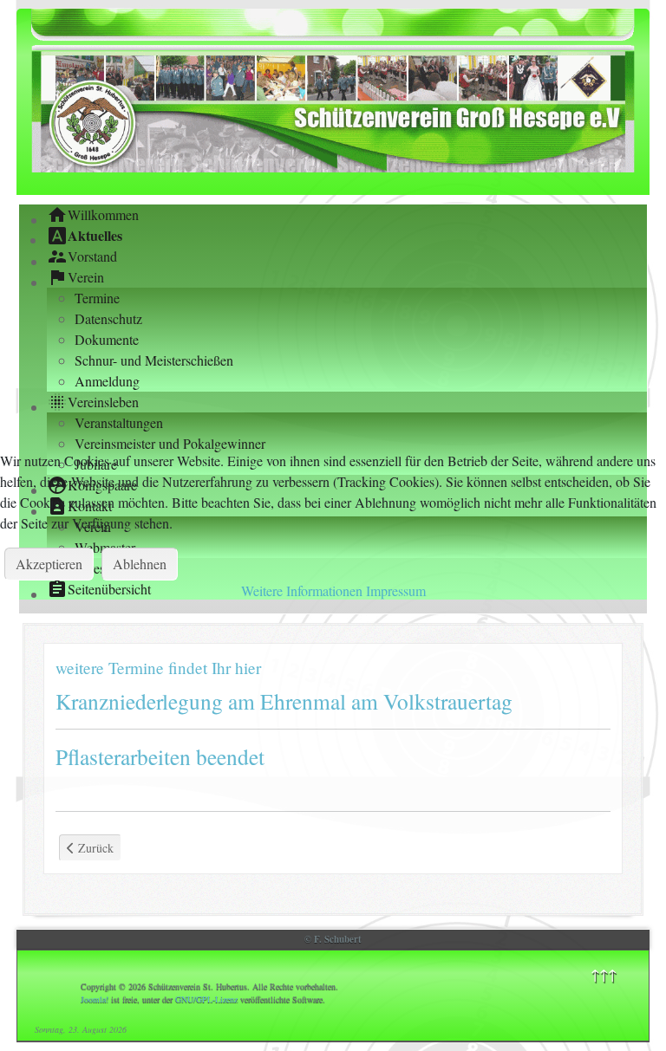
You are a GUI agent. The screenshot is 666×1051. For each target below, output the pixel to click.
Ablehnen (139, 564)
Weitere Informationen (301, 590)
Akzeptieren (49, 564)
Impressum (396, 590)
